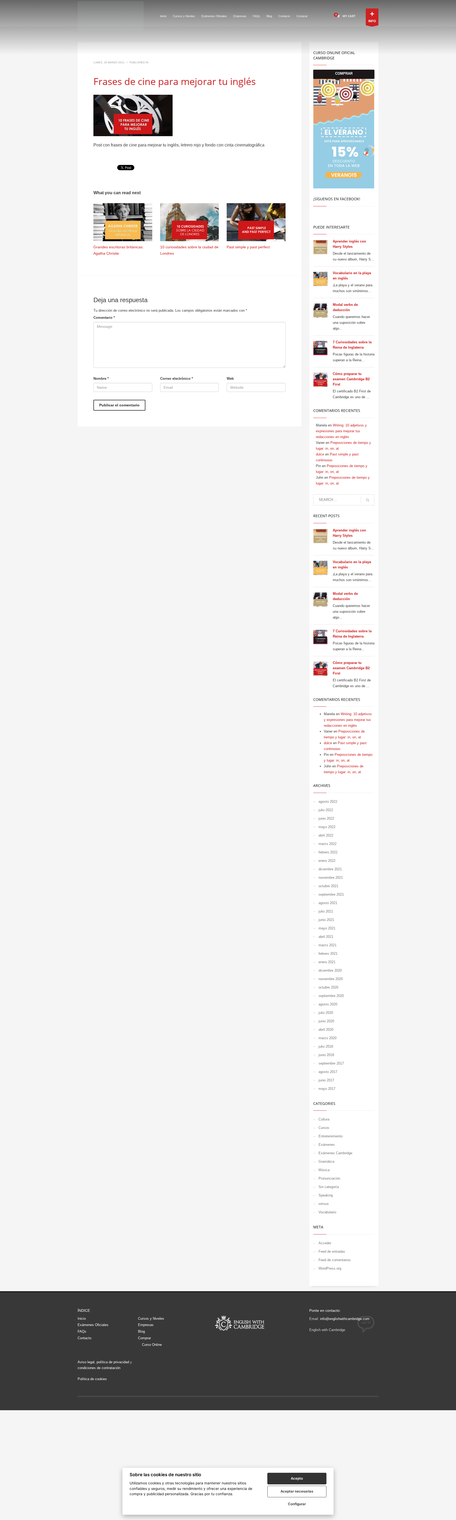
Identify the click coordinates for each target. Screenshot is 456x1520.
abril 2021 (326, 937)
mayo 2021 (327, 928)
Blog (141, 1331)
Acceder (325, 1243)
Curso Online (152, 1345)
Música (324, 1170)
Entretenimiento (331, 1136)
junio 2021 (326, 920)
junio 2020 (326, 1021)
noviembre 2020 (331, 979)
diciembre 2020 (330, 970)
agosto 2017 (328, 1072)
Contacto (84, 1338)
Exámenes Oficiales (93, 1325)
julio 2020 (326, 1013)
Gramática (326, 1161)
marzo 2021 (327, 945)
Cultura (324, 1119)
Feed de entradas (332, 1251)
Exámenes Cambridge (335, 1153)
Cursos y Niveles (151, 1318)
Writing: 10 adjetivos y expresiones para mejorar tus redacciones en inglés (341, 431)
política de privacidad (113, 1362)
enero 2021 (327, 962)
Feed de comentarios (335, 1260)
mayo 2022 (327, 827)
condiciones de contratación (99, 1368)
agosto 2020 (328, 1004)
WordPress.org (330, 1268)
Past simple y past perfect (248, 247)
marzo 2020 (327, 1038)
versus (324, 1204)
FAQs (82, 1331)
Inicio (82, 1318)
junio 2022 (326, 818)
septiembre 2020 (331, 996)
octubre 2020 (328, 987)
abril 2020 (326, 1030)
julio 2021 (326, 911)
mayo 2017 (327, 1089)
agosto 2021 (328, 903)
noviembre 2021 (331, 878)
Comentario (104, 318)
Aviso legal (86, 1362)
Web (230, 379)
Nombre (101, 379)
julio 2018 (326, 1046)
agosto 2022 (328, 802)
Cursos (324, 1128)
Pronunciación (329, 1178)
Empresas (146, 1325)
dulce (320, 454)
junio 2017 (326, 1080)
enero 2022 (327, 861)
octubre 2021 (328, 886)
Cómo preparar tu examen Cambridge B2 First (351, 379)
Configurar (297, 1504)
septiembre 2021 (331, 894)
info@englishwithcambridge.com (344, 1319)
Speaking (326, 1195)
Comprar (144, 1338)
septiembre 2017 (331, 1063)
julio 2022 (326, 810)
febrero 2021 (328, 954)
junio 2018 (326, 1055)
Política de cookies (92, 1379)
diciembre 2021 (330, 869)
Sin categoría (329, 1187)
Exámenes (327, 1145)
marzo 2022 (327, 844)
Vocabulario (327, 1212)
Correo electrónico (176, 379)
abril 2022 (326, 835)
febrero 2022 (328, 852)
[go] (367, 500)
